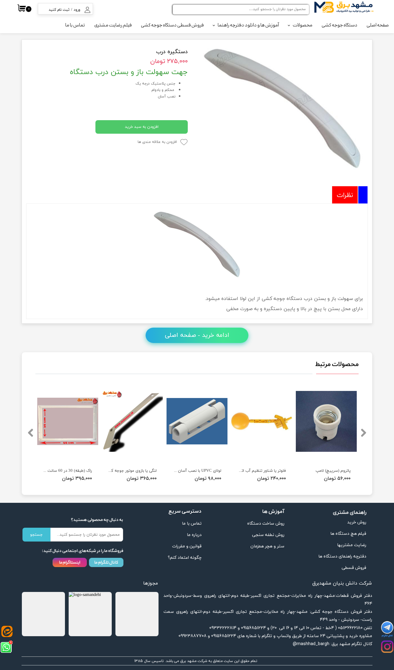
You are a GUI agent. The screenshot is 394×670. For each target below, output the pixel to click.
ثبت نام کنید (59, 9)
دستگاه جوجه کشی (339, 25)
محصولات (302, 25)
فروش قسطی (354, 568)
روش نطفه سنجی (268, 535)
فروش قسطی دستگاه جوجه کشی (172, 25)
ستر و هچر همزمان (267, 546)
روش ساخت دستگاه (265, 523)
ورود (77, 9)
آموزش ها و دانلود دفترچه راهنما (248, 25)
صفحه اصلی (378, 25)
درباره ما (194, 535)
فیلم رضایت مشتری (113, 25)
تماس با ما (75, 25)
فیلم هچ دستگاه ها (348, 534)
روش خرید (356, 522)
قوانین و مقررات (187, 546)
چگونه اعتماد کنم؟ (185, 558)
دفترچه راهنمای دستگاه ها (342, 556)
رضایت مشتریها (351, 545)
